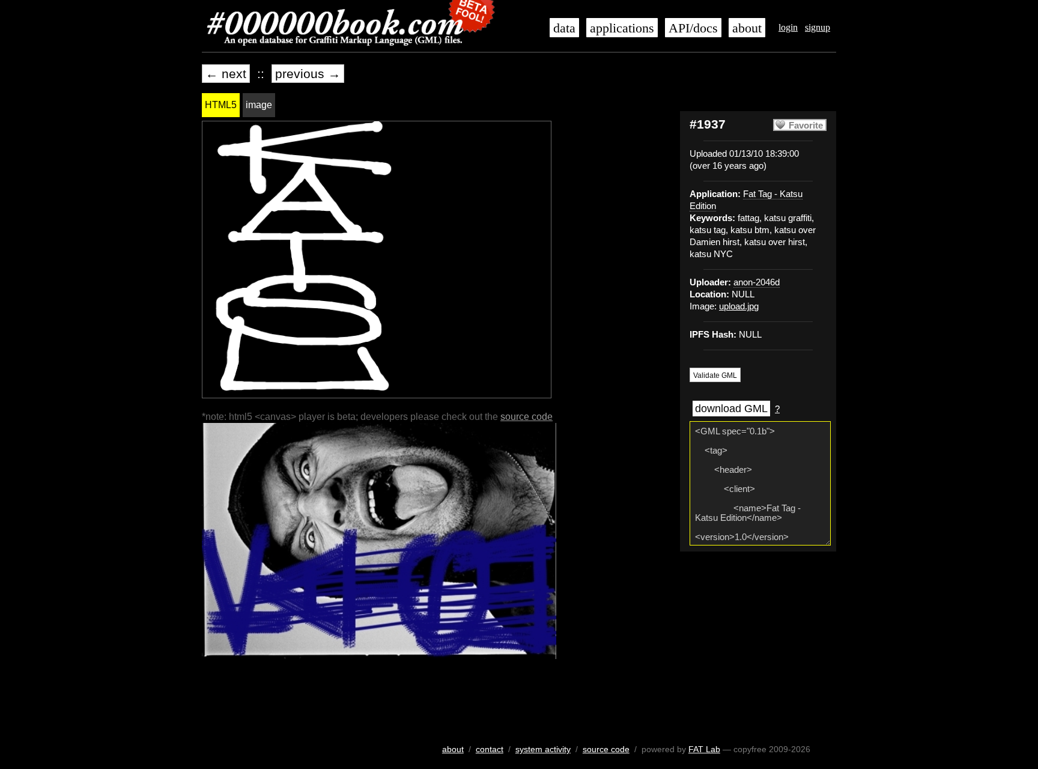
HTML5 (221, 105)
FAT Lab (704, 749)
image (259, 105)
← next (225, 74)
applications (622, 28)
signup (817, 27)
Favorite (806, 125)
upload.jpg (739, 306)
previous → (308, 74)
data (564, 28)
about (747, 28)
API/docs (693, 28)
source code (526, 417)
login (788, 27)
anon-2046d (756, 282)
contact (489, 749)
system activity (543, 749)
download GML (731, 409)
